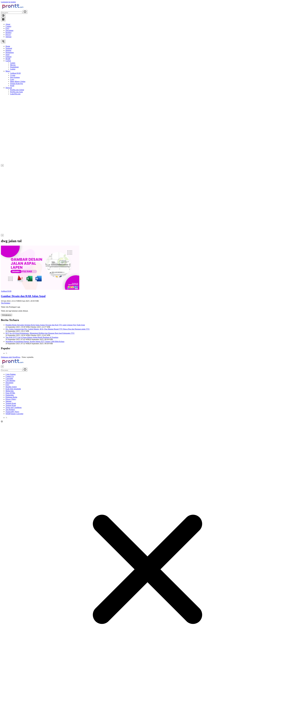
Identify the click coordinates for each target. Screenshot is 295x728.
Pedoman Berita (11, 397)
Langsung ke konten (8, 2)
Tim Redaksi (5, 303)
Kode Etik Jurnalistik (13, 389)
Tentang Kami (11, 403)
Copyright (9, 378)
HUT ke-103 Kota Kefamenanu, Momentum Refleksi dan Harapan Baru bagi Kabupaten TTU (40, 333)
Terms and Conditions (14, 407)
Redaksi (8, 33)
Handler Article (11, 387)
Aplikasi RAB (6, 291)
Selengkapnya (6, 315)
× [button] (2, 366)
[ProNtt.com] (12, 9)
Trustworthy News (12, 412)
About (8, 24)
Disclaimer (9, 30)
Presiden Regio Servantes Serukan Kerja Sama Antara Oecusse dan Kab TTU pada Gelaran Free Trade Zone (45, 325)
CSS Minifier (10, 381)
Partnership (10, 395)
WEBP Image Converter (14, 414)
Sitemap (8, 37)
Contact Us (10, 376)
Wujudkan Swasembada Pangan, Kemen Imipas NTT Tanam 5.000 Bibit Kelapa (35, 341)
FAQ (7, 28)
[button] (25, 12)
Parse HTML (10, 393)
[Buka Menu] (3, 19)
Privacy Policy (11, 399)
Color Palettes (11, 374)
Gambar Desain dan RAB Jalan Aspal (23, 296)
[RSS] (6, 353)
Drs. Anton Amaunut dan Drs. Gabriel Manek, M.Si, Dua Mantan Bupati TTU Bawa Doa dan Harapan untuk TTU (48, 329)
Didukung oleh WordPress (10, 357)
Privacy (8, 35)
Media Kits (10, 391)
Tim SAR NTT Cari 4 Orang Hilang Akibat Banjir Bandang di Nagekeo (32, 337)
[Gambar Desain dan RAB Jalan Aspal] (40, 289)
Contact (8, 26)
